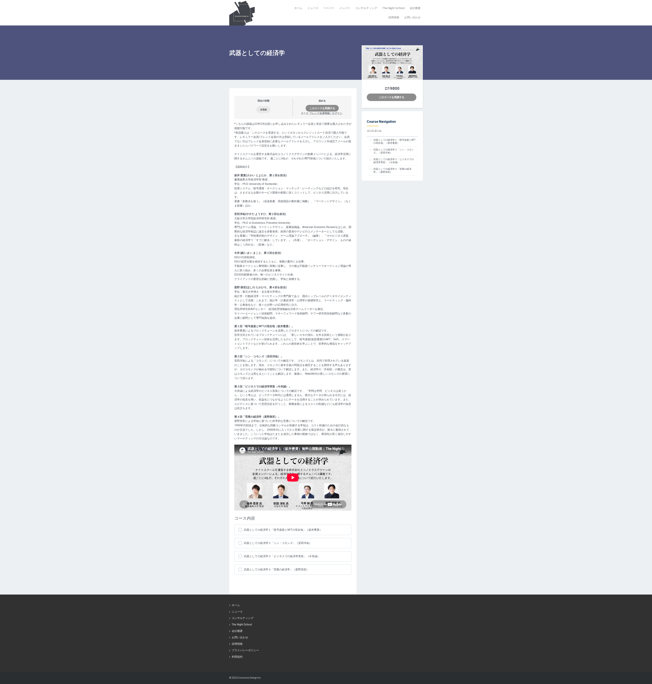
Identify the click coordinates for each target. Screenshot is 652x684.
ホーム (298, 8)
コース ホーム (374, 130)
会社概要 (415, 8)
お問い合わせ (412, 17)
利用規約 (237, 656)
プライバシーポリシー (245, 650)
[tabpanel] (292, 316)
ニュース (312, 8)
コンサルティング (366, 8)
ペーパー (328, 8)
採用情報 (393, 17)
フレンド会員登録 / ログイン (325, 113)
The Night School (393, 8)
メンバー (344, 8)
